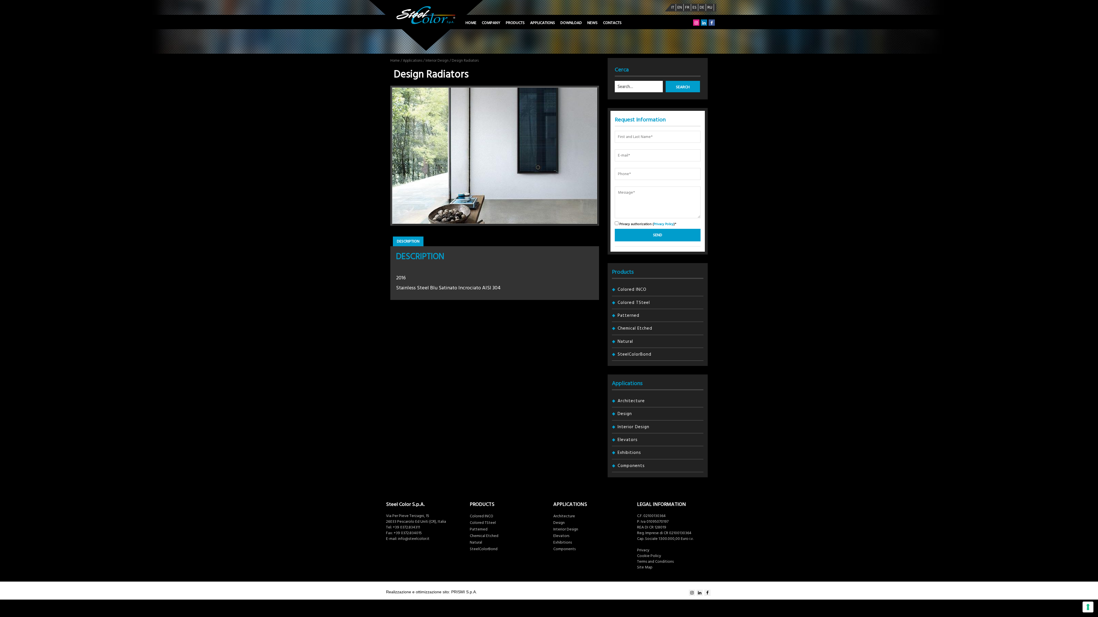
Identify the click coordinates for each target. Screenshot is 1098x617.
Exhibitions (629, 453)
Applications (542, 23)
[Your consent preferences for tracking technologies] (1088, 607)
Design (625, 414)
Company (491, 23)
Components (631, 466)
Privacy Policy (664, 224)
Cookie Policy (649, 556)
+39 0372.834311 (406, 527)
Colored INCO (632, 290)
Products (515, 23)
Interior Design (437, 60)
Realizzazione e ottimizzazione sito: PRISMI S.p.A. (431, 592)
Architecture (631, 401)
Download (571, 23)
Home (471, 23)
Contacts (612, 23)
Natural (625, 341)
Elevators (628, 440)
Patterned (628, 315)
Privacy (643, 550)
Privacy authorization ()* (647, 224)
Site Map (645, 567)
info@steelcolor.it (413, 539)
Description (408, 241)
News (592, 23)
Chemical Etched (635, 328)
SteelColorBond (634, 354)
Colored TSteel (634, 303)
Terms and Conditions (655, 561)
